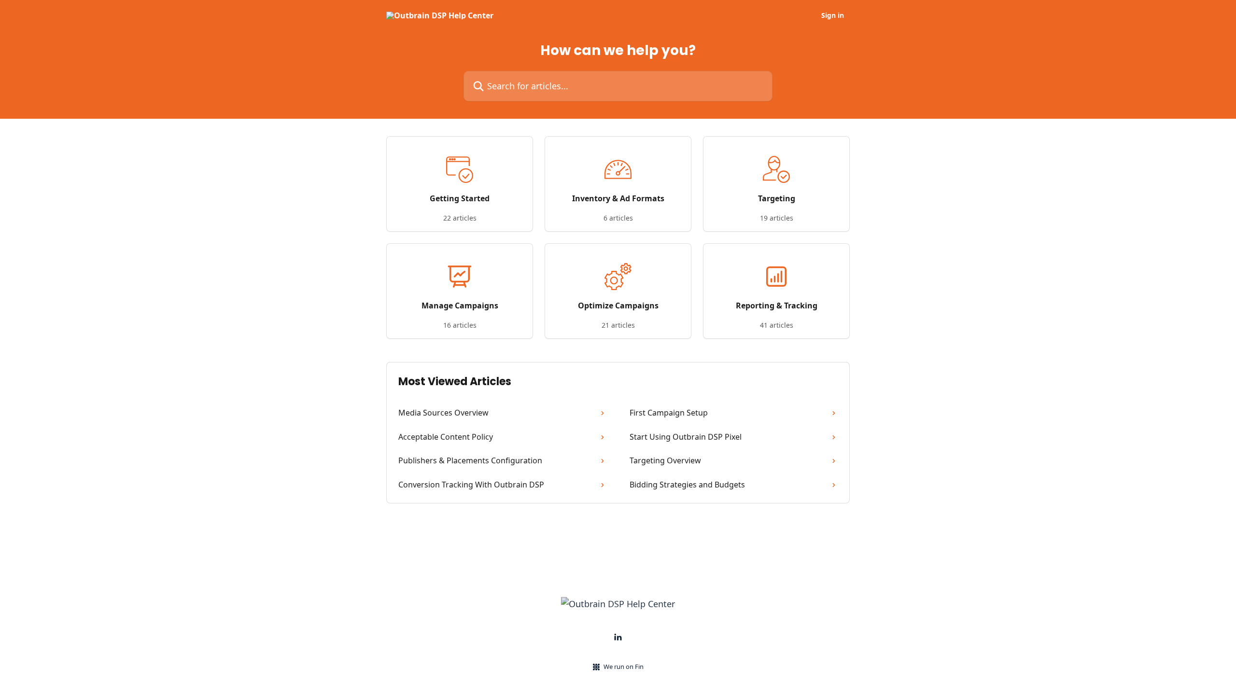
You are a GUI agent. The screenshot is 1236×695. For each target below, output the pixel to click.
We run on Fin (624, 666)
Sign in (832, 15)
